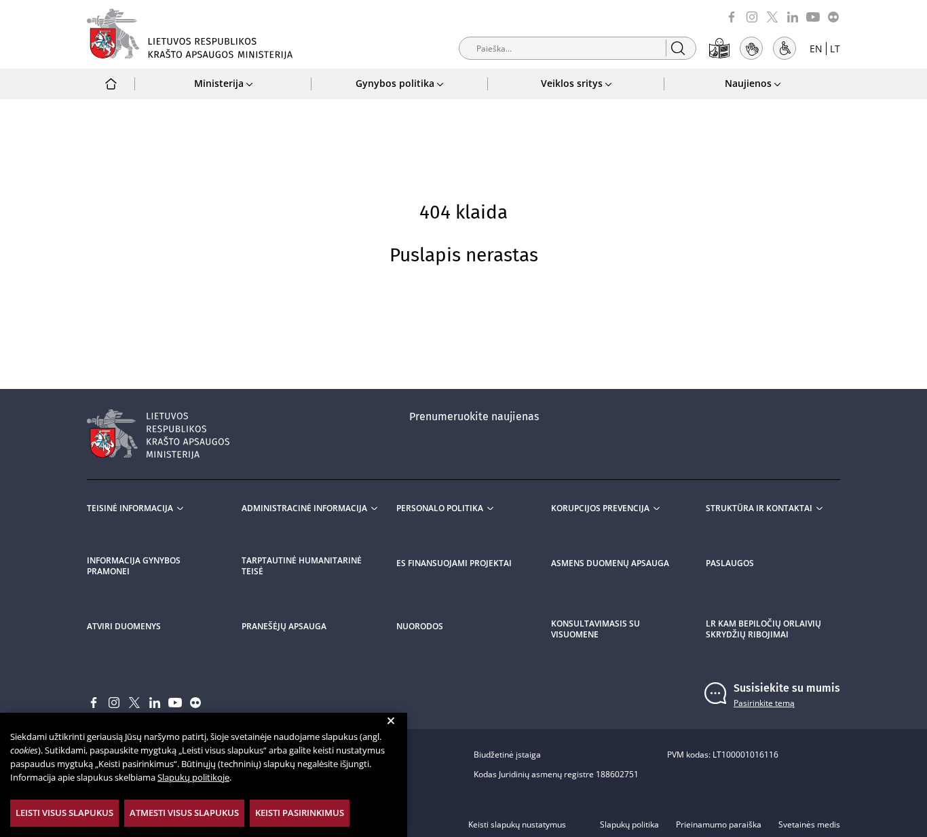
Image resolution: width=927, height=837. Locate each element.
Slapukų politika (629, 824)
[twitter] (772, 16)
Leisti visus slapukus (64, 812)
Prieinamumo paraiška (718, 824)
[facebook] (731, 16)
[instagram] (752, 16)
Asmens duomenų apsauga (610, 563)
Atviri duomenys (124, 626)
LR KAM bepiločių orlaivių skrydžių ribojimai (763, 629)
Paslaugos (730, 563)
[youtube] (813, 16)
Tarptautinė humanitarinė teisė (302, 566)
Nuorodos (419, 626)
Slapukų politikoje (193, 777)
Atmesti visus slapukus (184, 812)
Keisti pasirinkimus (299, 812)
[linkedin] (792, 16)
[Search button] (677, 47)
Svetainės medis (809, 824)
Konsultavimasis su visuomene (595, 629)
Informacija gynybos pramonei (134, 566)
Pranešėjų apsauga (284, 626)
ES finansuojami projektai (454, 563)
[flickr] (833, 16)
